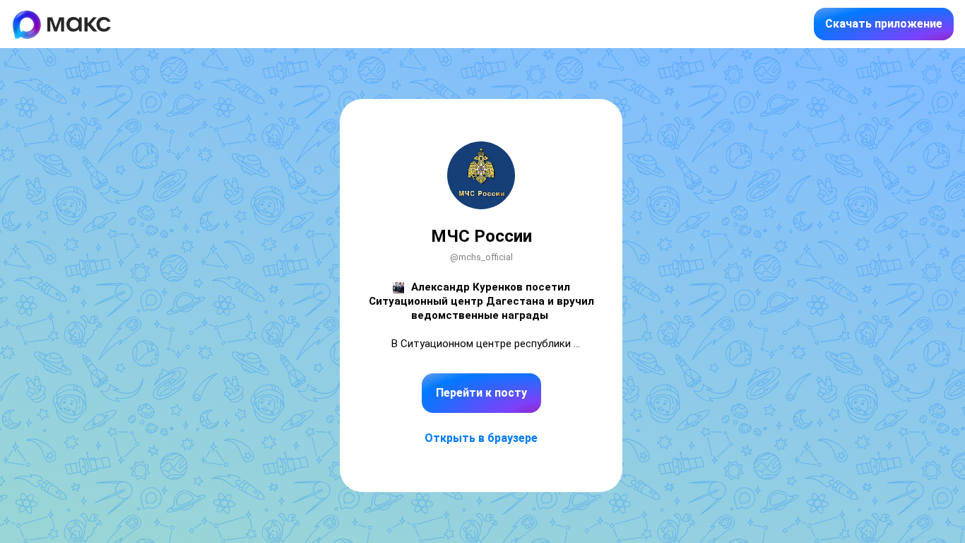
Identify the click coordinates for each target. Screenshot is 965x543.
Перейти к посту (481, 392)
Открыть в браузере (481, 438)
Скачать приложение (883, 23)
